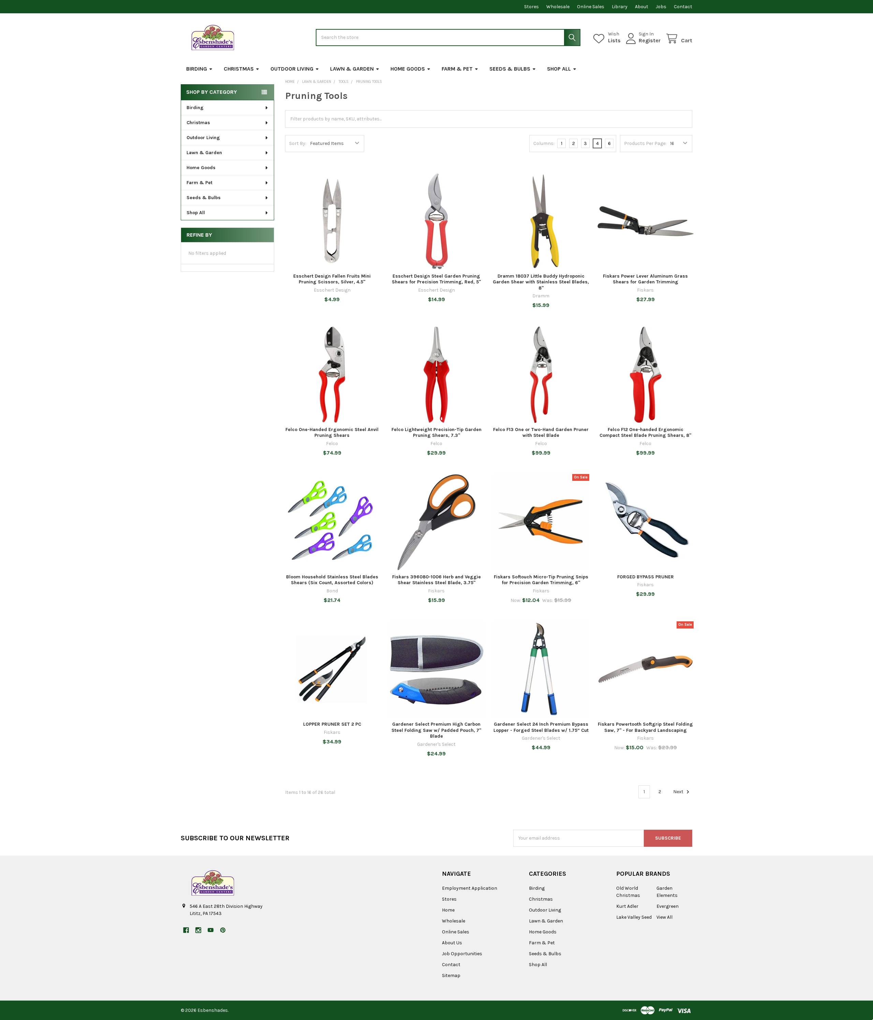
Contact (683, 7)
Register (650, 40)
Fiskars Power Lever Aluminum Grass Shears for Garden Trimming (645, 279)
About (641, 7)
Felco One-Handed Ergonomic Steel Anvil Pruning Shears (332, 433)
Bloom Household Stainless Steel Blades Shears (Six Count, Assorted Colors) (332, 580)
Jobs (661, 7)
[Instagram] (198, 930)
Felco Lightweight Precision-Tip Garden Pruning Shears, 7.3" (436, 433)
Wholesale (557, 7)
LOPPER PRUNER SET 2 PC (332, 724)
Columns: (543, 143)
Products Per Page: (645, 143)
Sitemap (451, 975)
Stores (531, 7)
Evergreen (667, 906)
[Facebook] (186, 930)
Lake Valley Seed (634, 917)
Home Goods (407, 68)
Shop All (559, 68)
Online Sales (590, 7)
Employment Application (469, 888)
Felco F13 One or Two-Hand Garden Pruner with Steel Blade (541, 433)
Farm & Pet (457, 68)
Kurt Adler (627, 906)
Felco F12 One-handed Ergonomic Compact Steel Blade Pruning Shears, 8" (645, 433)
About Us (452, 943)
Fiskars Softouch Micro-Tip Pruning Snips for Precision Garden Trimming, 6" (541, 580)
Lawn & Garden (352, 68)
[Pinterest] (223, 930)
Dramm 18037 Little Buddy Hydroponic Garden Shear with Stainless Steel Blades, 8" (541, 282)
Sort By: (297, 143)
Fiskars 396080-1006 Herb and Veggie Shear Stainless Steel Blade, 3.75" (436, 580)
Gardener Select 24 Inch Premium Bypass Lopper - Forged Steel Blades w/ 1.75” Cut (541, 727)
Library (619, 7)
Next (678, 792)
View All (664, 917)
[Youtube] (210, 930)
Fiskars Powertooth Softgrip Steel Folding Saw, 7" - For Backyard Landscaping (645, 727)
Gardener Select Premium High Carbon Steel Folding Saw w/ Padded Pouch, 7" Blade (436, 730)
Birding (196, 68)
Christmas (239, 68)
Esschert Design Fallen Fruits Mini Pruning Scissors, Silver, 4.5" (332, 279)
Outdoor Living (291, 68)
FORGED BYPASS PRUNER (645, 577)
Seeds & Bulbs (509, 68)
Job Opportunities (462, 954)
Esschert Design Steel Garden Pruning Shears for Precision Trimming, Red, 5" (436, 279)
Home (448, 910)
